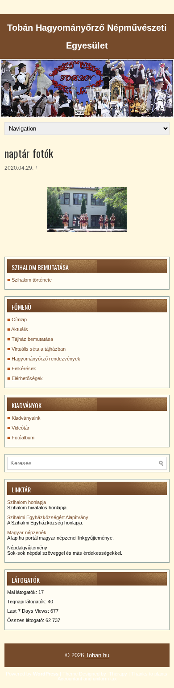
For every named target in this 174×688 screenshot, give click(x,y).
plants (160, 673)
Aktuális (19, 329)
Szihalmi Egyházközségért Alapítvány (47, 517)
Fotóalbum (23, 437)
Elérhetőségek (27, 378)
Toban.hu (97, 655)
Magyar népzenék (26, 532)
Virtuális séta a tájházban (39, 349)
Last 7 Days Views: (28, 611)
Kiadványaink (26, 418)
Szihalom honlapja (26, 502)
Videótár (20, 427)
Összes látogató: (26, 620)
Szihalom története (32, 280)
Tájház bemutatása (32, 339)
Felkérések (24, 368)
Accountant (70, 678)
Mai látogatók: (22, 592)
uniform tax (105, 678)
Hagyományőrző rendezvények (46, 358)
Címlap (19, 319)
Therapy (118, 673)
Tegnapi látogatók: (27, 601)
